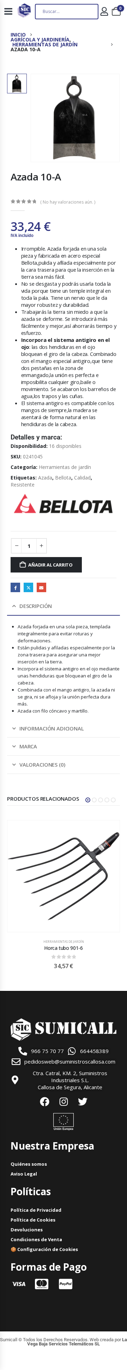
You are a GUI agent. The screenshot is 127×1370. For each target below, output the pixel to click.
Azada (45, 477)
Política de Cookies (33, 1220)
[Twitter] (82, 1101)
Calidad (82, 477)
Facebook (15, 587)
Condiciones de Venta (36, 1239)
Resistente (23, 484)
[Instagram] (63, 1101)
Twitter (28, 587)
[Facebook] (44, 1101)
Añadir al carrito (50, 565)
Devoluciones (27, 1229)
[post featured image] (63, 876)
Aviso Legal (24, 1174)
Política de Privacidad (36, 1210)
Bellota (63, 477)
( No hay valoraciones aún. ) (67, 202)
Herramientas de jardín (65, 467)
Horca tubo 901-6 (63, 948)
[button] (88, 800)
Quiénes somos (29, 1164)
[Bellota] (63, 503)
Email (41, 587)
